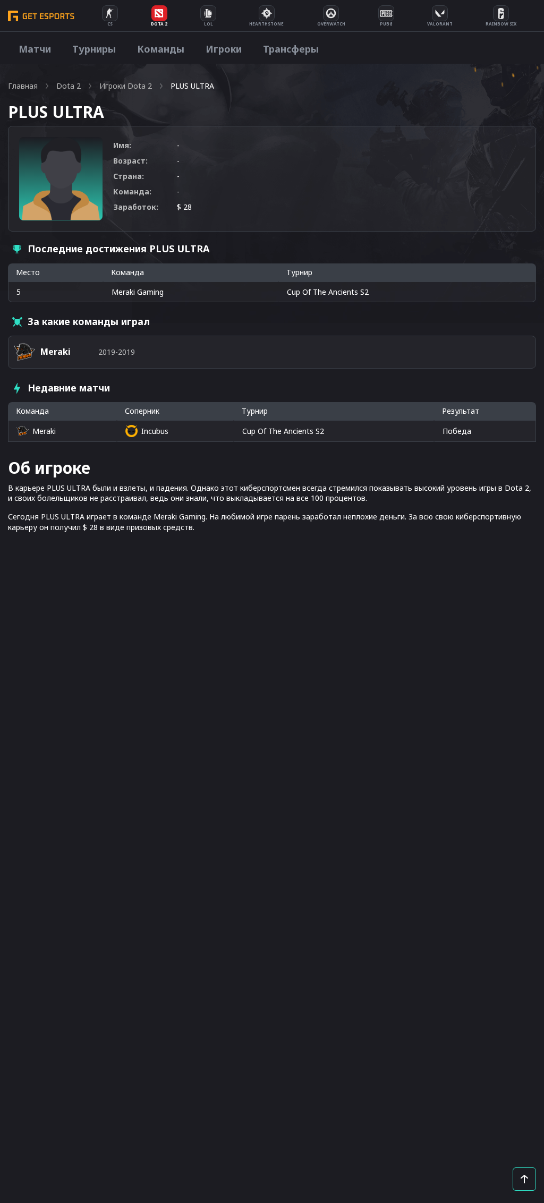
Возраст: (130, 161)
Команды (160, 48)
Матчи (35, 48)
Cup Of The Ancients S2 (283, 431)
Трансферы (291, 48)
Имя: (122, 145)
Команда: (132, 191)
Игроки (224, 48)
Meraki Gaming (138, 292)
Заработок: (135, 207)
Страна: (128, 176)
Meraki (44, 431)
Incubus (154, 431)
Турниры (94, 48)
